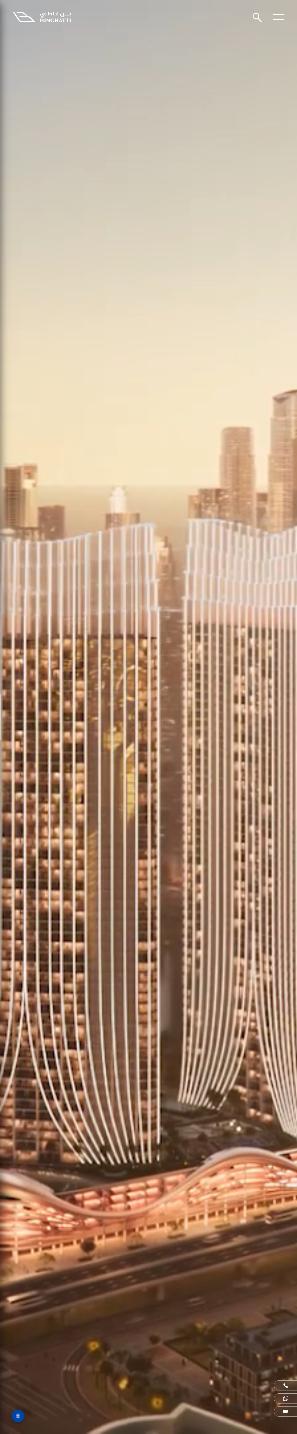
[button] (285, 1385)
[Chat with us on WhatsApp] (285, 1398)
